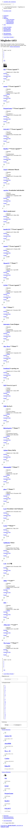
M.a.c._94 (7, 751)
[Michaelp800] (5, 464)
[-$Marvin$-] (5, 622)
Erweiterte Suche (7, 10)
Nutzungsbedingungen (8, 818)
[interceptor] (5, 321)
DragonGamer (7, 108)
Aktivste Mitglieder (6, 772)
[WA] (5, 66)
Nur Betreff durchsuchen (10, 7)
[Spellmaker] (5, 539)
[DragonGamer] (5, 105)
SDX (4, 602)
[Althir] (5, 578)
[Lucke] (5, 523)
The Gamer (6, 643)
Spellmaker (6, 542)
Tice (4, 307)
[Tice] (5, 304)
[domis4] (5, 243)
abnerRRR (8, 743)
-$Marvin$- (6, 625)
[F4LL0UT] (5, 126)
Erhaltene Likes (7, 76)
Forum (4, 17)
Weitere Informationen (15, 46)
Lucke (5, 526)
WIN (4, 385)
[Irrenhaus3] (5, 365)
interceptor (6, 324)
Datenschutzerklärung (8, 817)
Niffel (5, 406)
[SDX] (5, 600)
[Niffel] (5, 403)
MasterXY (6, 263)
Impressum (5, 815)
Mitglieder (5, 18)
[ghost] (5, 486)
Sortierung (4, 722)
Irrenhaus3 (6, 368)
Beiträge (5, 73)
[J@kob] (5, 447)
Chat (4, 24)
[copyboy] (5, 187)
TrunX (5, 169)
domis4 (5, 246)
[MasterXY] (5, 260)
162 (4, 60)
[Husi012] (5, 146)
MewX (5, 211)
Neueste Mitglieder (6, 729)
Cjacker (7, 758)
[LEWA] (5, 282)
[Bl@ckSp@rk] (5, 425)
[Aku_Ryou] (5, 343)
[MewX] (5, 208)
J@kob (5, 450)
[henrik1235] (5, 226)
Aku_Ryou (6, 346)
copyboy (5, 190)
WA (4, 69)
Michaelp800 (7, 467)
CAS (4, 563)
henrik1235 (6, 229)
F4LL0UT (6, 129)
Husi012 (5, 148)
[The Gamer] (5, 640)
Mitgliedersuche (5, 676)
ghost (5, 489)
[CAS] (5, 560)
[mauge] (5, 83)
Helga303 (7, 766)
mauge (5, 86)
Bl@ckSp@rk (7, 428)
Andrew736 (8, 736)
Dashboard (5, 15)
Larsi (5, 509)
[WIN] (5, 382)
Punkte (5, 78)
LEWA (5, 285)
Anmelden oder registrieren (9, 1)
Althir (5, 580)
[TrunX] (5, 166)
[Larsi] (5, 506)
